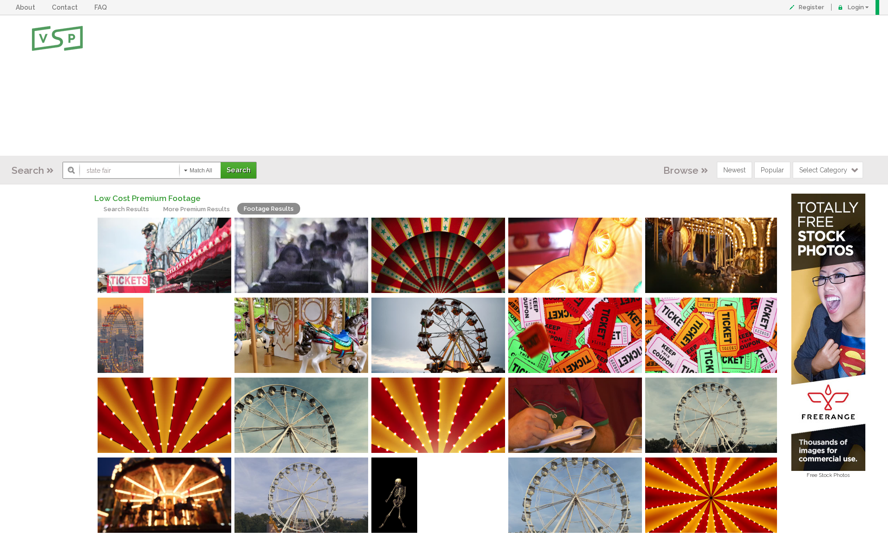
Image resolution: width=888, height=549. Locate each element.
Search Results (126, 209)
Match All (201, 170)
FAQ (102, 7)
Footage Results (269, 208)
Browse (680, 170)
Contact (66, 7)
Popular (772, 170)
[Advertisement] (474, 85)
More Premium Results (196, 209)
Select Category (823, 170)
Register (811, 7)
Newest (734, 170)
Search (28, 170)
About (27, 7)
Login (856, 7)
